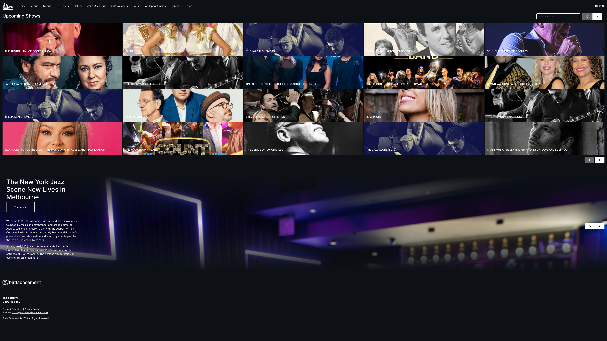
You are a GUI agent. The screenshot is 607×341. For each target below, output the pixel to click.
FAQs (136, 6)
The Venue (20, 207)
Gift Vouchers (119, 6)
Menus (47, 6)
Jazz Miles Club (96, 6)
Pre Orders (62, 6)
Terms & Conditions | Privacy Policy (21, 309)
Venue (34, 6)
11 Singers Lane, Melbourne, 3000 (30, 312)
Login (188, 6)
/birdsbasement (24, 282)
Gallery (78, 6)
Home (22, 6)
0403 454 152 (11, 301)
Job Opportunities (155, 6)
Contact (175, 6)
